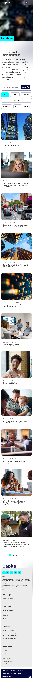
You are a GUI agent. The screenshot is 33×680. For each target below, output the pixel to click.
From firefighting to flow (11, 345)
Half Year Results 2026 (11, 145)
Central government (7, 610)
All (5, 94)
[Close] (26, 2)
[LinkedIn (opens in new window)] (4, 573)
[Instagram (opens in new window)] (11, 573)
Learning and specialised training (11, 635)
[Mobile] (30, 2)
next (27, 555)
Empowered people (7, 598)
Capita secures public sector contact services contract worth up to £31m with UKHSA (15, 185)
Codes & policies (7, 661)
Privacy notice (5, 670)
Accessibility (13, 673)
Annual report (6, 658)
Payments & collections (8, 630)
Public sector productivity (9, 633)
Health (4, 618)
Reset (26, 106)
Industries (6, 106)
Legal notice (12, 670)
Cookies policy (20, 670)
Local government (7, 621)
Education (5, 615)
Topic (16, 106)
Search (24, 87)
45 (20, 555)
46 (23, 555)
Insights (26, 94)
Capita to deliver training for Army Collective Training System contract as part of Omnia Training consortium (16, 544)
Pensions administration (8, 641)
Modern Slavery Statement (7, 676)
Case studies (16, 100)
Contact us (5, 664)
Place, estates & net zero (9, 638)
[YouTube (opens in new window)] (7, 573)
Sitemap (19, 673)
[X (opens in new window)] (19, 573)
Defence (4, 613)
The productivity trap (10, 383)
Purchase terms (5, 673)
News (15, 94)
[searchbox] (11, 87)
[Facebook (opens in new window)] (15, 573)
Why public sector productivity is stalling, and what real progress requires (14, 502)
